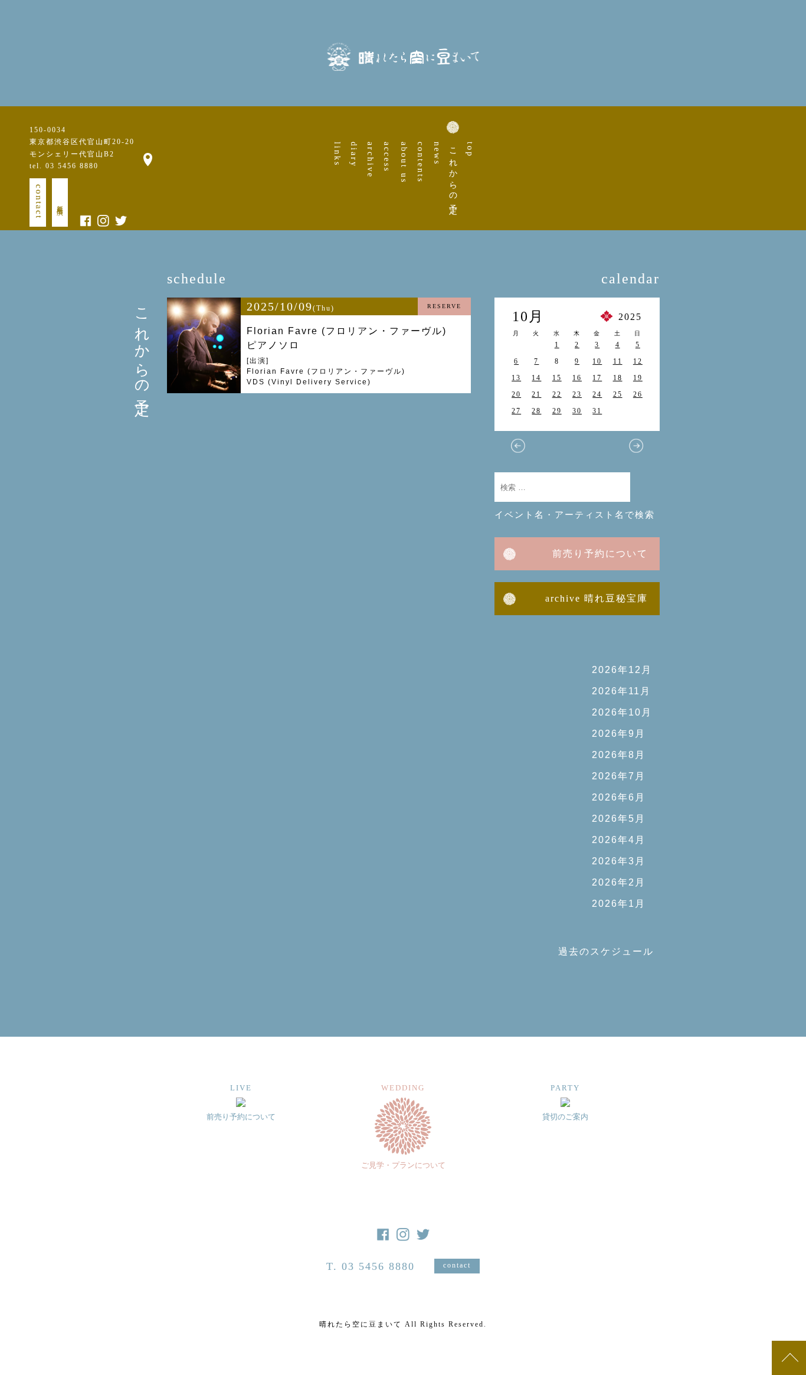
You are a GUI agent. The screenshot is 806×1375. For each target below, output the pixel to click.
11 (617, 361)
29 (557, 410)
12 (638, 361)
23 (577, 394)
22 (557, 394)
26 (638, 394)
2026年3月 (619, 861)
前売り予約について (600, 553)
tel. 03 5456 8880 (64, 166)
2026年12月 (622, 670)
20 (516, 394)
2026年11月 (621, 691)
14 (536, 377)
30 (577, 410)
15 (557, 377)
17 (597, 377)
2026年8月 (619, 755)
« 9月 (518, 446)
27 (516, 410)
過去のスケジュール (606, 951)
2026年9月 (619, 734)
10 (597, 361)
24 (597, 394)
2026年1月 (619, 904)
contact (39, 201)
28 (536, 410)
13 (516, 377)
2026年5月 (619, 819)
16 (577, 377)
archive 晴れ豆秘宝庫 (596, 598)
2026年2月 (619, 882)
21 (536, 394)
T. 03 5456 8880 (370, 1266)
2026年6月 (619, 797)
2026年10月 (622, 712)
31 (597, 410)
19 (638, 377)
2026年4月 (619, 840)
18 (617, 377)
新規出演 (60, 202)
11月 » (636, 446)
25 (617, 394)
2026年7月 (619, 776)
